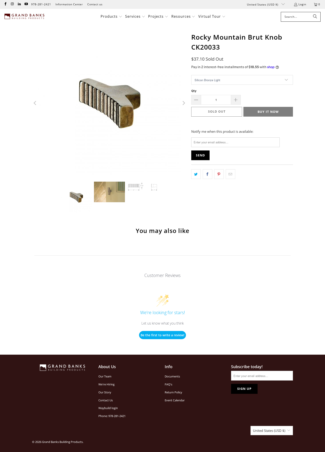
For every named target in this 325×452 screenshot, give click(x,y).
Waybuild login (108, 408)
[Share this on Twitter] (196, 174)
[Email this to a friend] (230, 174)
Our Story (104, 392)
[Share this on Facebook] (207, 174)
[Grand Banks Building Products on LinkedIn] (19, 4)
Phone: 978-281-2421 (112, 416)
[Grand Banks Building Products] (24, 17)
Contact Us (105, 400)
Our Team (104, 376)
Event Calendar (175, 400)
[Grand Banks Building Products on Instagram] (12, 4)
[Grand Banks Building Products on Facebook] (5, 4)
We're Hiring (106, 384)
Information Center (69, 4)
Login (302, 4)
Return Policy (173, 392)
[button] (111, 16)
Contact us (95, 4)
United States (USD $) (263, 4)
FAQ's (168, 384)
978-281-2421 (41, 4)
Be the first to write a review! (162, 335)
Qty (193, 91)
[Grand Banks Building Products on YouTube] (26, 4)
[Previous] (35, 103)
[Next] (183, 103)
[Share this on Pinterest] (219, 174)
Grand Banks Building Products (62, 442)
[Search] (315, 17)
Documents (172, 376)
